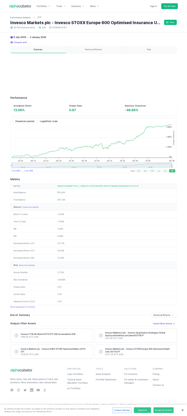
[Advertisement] (93, 74)
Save (172, 22)
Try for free (170, 6)
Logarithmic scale (48, 121)
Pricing (156, 374)
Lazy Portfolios (75, 374)
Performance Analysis (20, 17)
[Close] (183, 410)
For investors (130, 374)
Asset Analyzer (103, 374)
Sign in (153, 6)
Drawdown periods (24, 121)
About (156, 379)
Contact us (158, 385)
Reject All (142, 410)
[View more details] (30, 207)
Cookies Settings (122, 410)
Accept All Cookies (163, 410)
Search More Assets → (164, 323)
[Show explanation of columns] (22, 307)
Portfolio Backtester (106, 379)
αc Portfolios (73, 388)
